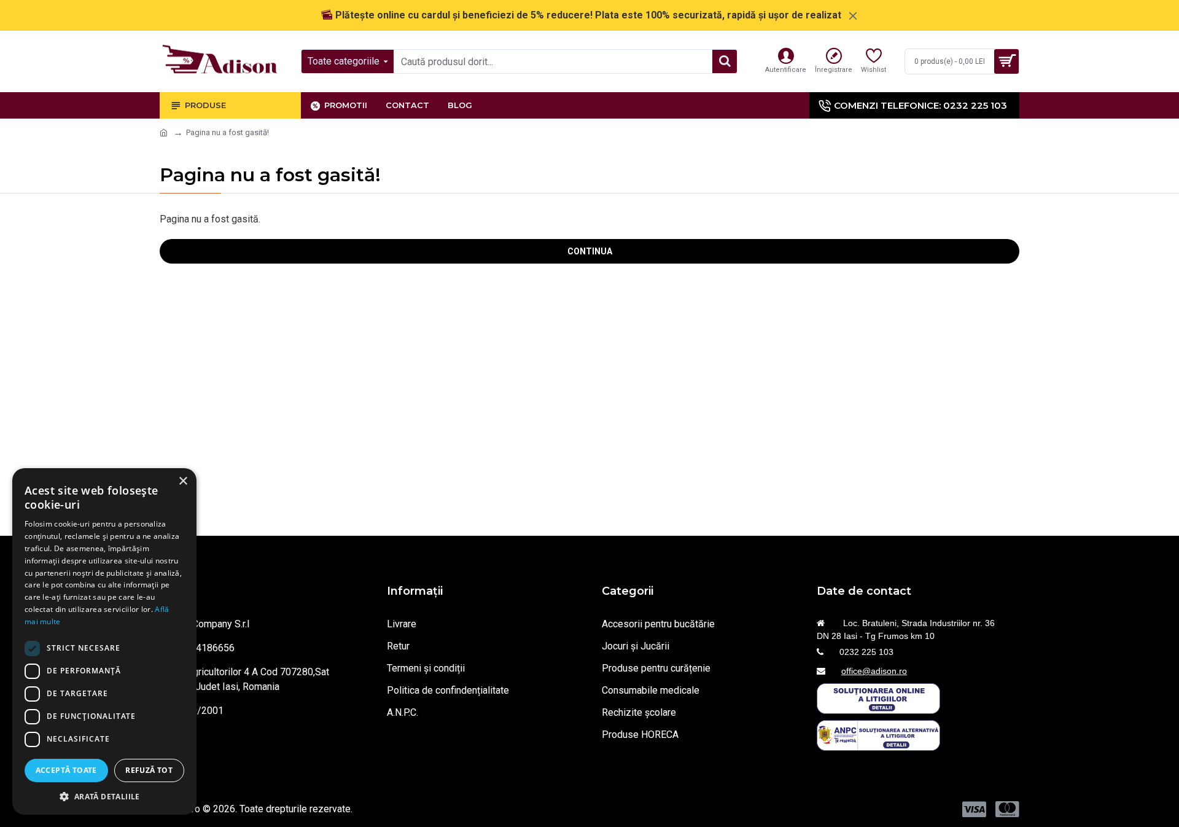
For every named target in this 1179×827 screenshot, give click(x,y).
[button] (104, 796)
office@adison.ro (874, 671)
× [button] (182, 481)
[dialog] (104, 641)
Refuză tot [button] (149, 770)
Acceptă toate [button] (66, 770)
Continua (589, 251)
